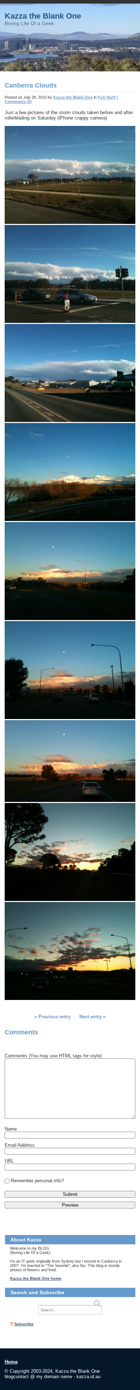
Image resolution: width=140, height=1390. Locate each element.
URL (9, 1161)
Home (11, 1362)
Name (11, 1129)
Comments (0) (18, 101)
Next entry (90, 1016)
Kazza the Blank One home (35, 1278)
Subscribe (23, 1324)
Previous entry (54, 1016)
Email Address (20, 1145)
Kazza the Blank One (43, 15)
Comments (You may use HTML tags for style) (53, 1055)
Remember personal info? (37, 1180)
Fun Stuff (107, 97)
